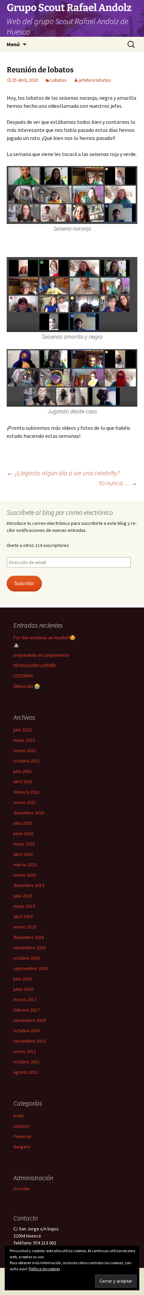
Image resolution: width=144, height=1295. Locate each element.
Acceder (21, 1189)
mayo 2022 (24, 740)
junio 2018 (23, 989)
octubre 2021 (26, 761)
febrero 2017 (26, 1010)
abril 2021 (22, 782)
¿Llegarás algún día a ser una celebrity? (63, 473)
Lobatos (58, 80)
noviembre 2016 (29, 1020)
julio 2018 (22, 979)
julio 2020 (22, 823)
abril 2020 (22, 854)
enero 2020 (24, 875)
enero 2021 (24, 802)
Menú (13, 44)
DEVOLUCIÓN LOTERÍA (34, 665)
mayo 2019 (24, 906)
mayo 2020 (24, 844)
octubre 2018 (26, 958)
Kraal (18, 1116)
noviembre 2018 (29, 948)
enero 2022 (24, 750)
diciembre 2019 (28, 885)
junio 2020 (23, 833)
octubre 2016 (26, 1031)
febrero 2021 (26, 792)
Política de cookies (44, 1268)
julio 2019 (22, 896)
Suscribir (24, 583)
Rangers (21, 1147)
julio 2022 (22, 730)
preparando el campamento (41, 655)
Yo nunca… (118, 483)
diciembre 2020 (28, 813)
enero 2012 (24, 1051)
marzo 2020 (25, 865)
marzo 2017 (25, 999)
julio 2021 (22, 771)
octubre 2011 (26, 1062)
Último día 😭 (26, 686)
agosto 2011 (25, 1072)
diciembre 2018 (28, 937)
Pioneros (22, 1136)
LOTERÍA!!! (23, 676)
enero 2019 (24, 927)
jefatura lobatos (95, 80)
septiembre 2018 (30, 968)
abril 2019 (22, 916)
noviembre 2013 (29, 1041)
